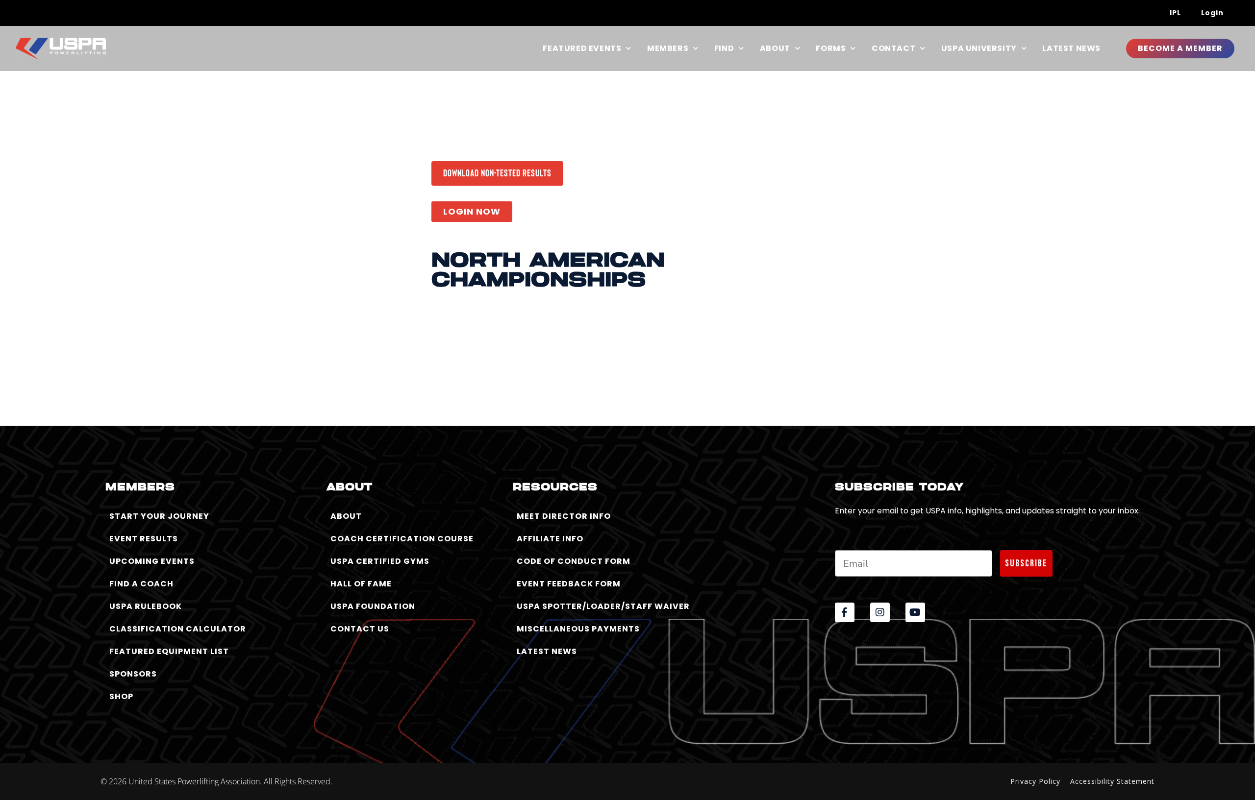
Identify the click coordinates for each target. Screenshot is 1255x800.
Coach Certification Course (402, 538)
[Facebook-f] (844, 612)
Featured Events (582, 48)
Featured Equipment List (169, 651)
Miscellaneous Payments (578, 628)
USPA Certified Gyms (379, 561)
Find (724, 48)
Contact (893, 48)
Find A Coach (141, 583)
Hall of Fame (361, 583)
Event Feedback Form (569, 583)
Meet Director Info (564, 516)
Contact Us (359, 628)
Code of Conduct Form (573, 561)
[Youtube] (915, 612)
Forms (831, 48)
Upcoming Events (152, 561)
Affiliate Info (550, 538)
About (775, 48)
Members (667, 48)
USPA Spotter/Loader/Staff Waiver (603, 606)
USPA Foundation (372, 606)
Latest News (1071, 48)
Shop (121, 696)
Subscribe (1026, 563)
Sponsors (133, 673)
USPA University (979, 48)
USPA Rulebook (145, 606)
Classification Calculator (177, 628)
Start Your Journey (159, 516)
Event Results (143, 538)
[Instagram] (880, 612)
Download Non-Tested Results (497, 172)
